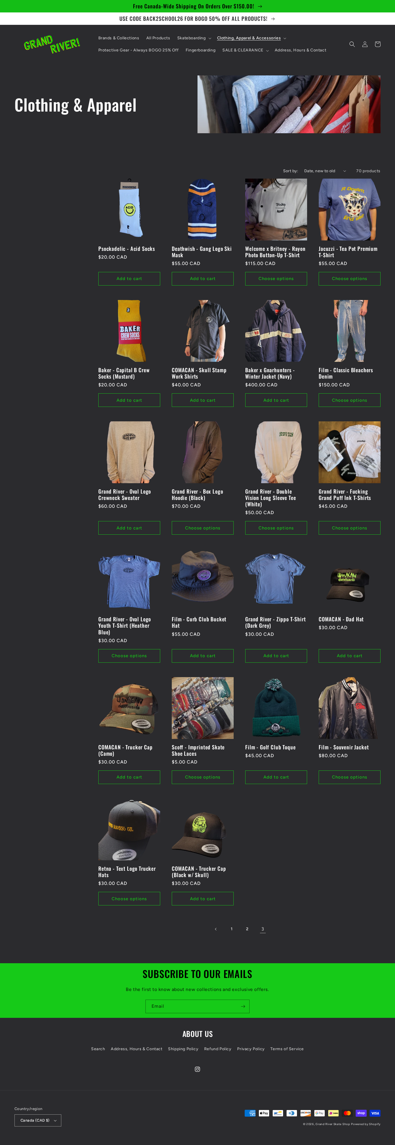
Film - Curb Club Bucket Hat (199, 622)
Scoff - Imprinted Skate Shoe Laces (198, 750)
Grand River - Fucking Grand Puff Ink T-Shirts (345, 494)
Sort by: (290, 170)
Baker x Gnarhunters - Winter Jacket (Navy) (270, 373)
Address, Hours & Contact (136, 1048)
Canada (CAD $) (35, 1120)
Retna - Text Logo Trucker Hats (127, 871)
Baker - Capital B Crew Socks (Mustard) (123, 373)
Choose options (276, 278)
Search (98, 1048)
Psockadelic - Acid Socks (126, 248)
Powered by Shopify (366, 1124)
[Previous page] (216, 929)
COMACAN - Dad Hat (341, 619)
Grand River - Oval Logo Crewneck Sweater (124, 494)
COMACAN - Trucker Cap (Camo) (125, 750)
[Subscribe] (243, 1006)
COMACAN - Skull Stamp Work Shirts (199, 373)
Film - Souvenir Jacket (344, 747)
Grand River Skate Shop (332, 1124)
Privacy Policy (251, 1048)
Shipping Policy (183, 1048)
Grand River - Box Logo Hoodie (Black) (197, 494)
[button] (194, 38)
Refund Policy (218, 1048)
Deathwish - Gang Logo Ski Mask (202, 251)
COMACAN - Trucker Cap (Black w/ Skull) (199, 871)
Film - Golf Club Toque (270, 747)
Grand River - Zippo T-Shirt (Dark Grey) (275, 622)
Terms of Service (287, 1048)
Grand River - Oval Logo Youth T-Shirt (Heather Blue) (124, 625)
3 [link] (262, 929)
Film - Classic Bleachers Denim (346, 373)
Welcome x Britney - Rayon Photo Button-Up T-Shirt (275, 251)
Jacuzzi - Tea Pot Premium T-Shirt (348, 251)
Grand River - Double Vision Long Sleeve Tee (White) (270, 497)
